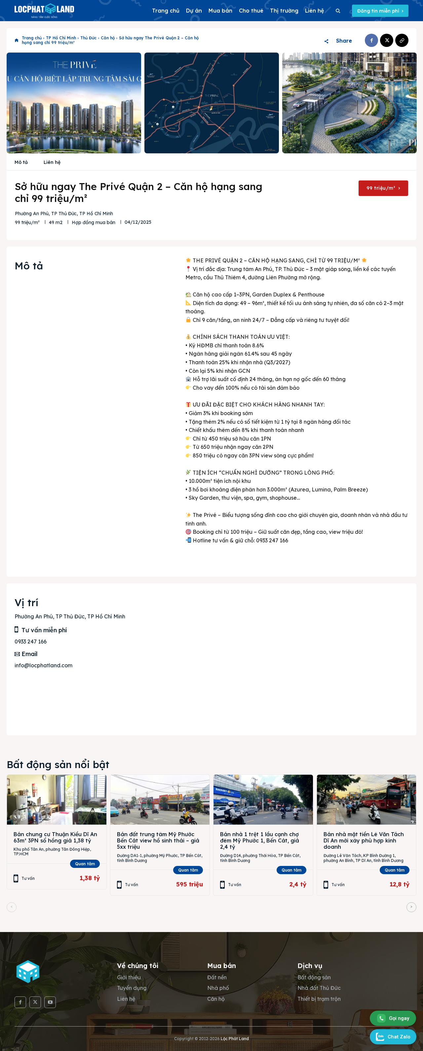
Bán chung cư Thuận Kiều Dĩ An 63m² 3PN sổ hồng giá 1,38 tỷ (55, 837)
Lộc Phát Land (235, 1038)
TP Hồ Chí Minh (61, 37)
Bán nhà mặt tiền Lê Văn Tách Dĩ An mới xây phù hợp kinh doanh (364, 840)
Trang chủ (32, 37)
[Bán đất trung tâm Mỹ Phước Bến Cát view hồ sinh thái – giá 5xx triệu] (160, 799)
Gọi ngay (399, 1018)
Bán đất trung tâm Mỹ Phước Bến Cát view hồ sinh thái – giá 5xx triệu (158, 840)
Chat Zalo (399, 1037)
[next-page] (411, 907)
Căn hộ (108, 37)
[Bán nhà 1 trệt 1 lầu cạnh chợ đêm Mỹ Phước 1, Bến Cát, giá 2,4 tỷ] (263, 799)
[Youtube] (50, 1002)
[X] (386, 40)
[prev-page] (12, 907)
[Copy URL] (401, 40)
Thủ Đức (88, 37)
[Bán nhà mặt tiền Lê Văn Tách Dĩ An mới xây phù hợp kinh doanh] (366, 799)
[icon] (17, 40)
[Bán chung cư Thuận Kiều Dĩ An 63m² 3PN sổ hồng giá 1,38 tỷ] (56, 799)
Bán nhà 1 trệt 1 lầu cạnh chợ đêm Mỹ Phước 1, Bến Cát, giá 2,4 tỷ (259, 840)
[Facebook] (371, 40)
